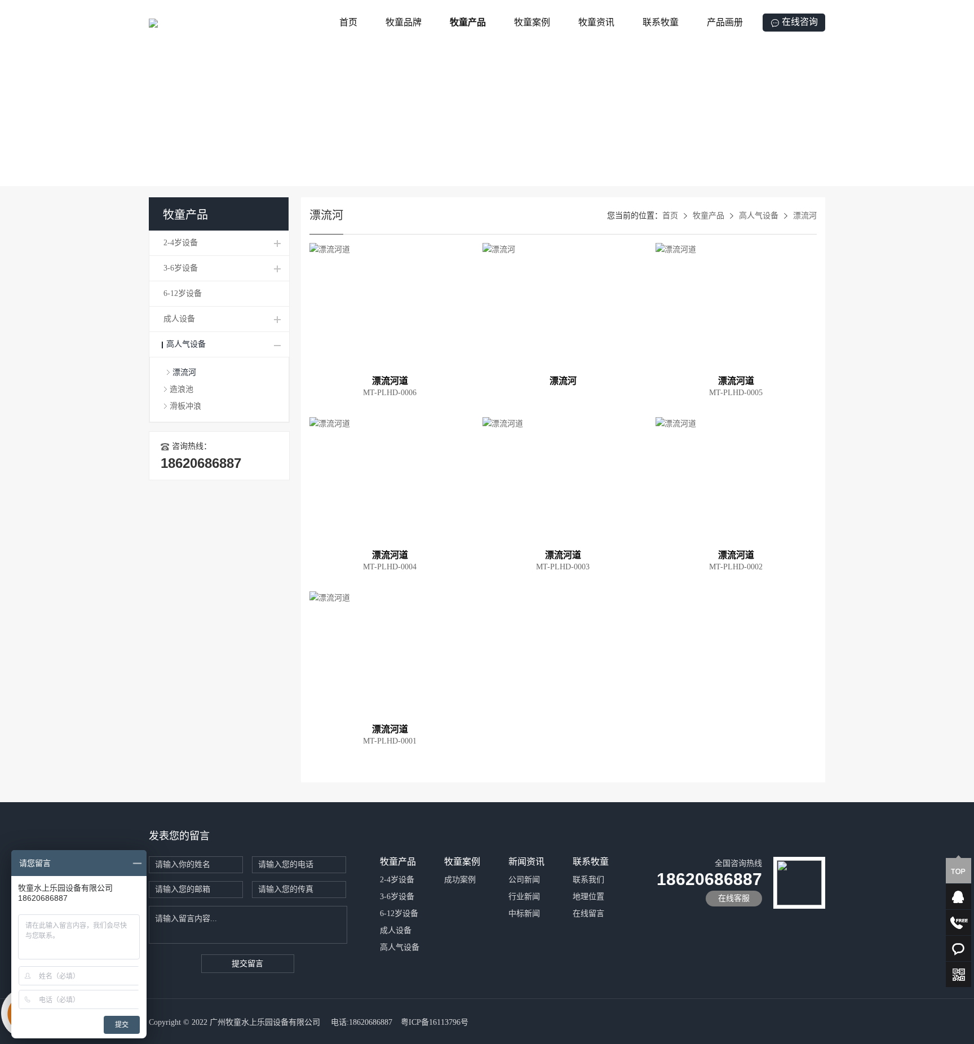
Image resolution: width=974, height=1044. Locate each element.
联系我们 (588, 879)
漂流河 (184, 372)
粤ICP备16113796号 (434, 1022)
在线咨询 (800, 21)
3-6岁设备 (180, 268)
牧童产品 (468, 22)
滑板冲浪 (185, 406)
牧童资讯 (596, 22)
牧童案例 (532, 22)
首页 (348, 22)
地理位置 (588, 896)
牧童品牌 (404, 22)
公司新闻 (524, 879)
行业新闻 (524, 896)
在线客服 (734, 898)
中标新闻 (524, 913)
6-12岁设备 (182, 293)
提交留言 (247, 963)
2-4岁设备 (180, 242)
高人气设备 (186, 344)
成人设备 (179, 319)
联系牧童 (661, 22)
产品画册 (725, 22)
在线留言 (588, 913)
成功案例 (460, 879)
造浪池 (181, 389)
